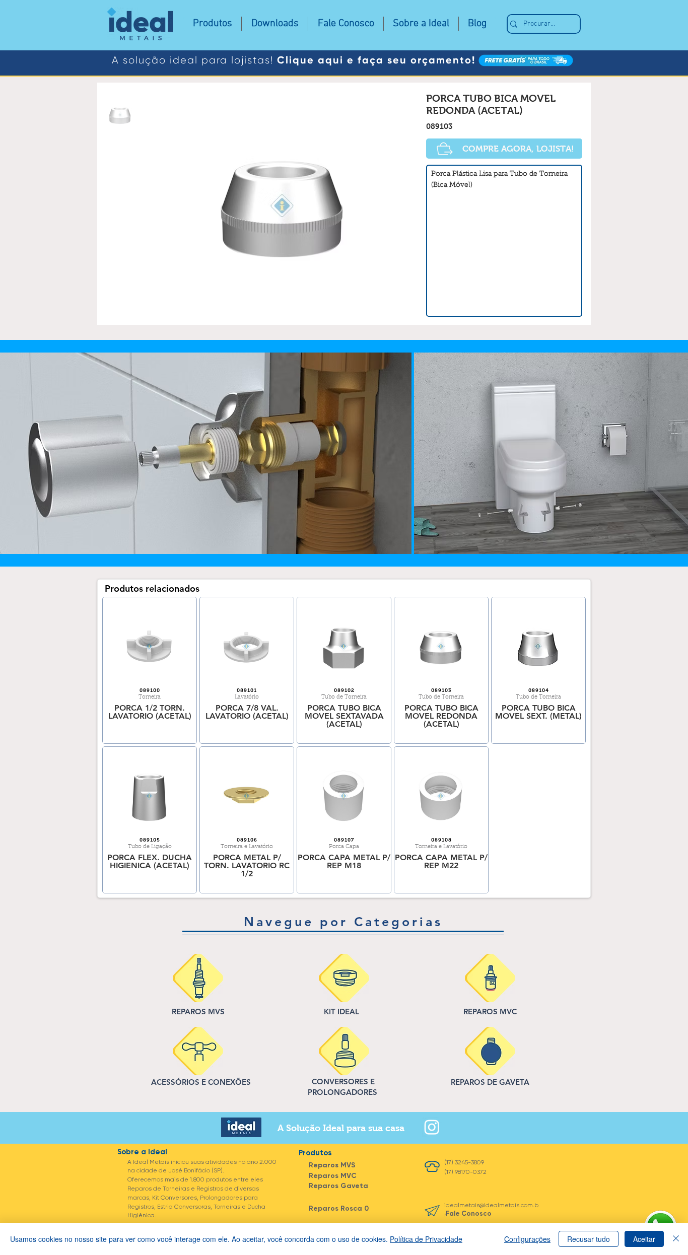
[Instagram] (432, 1127)
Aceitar (644, 1239)
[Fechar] (676, 1239)
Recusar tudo (588, 1239)
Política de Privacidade (426, 1239)
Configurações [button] (527, 1239)
